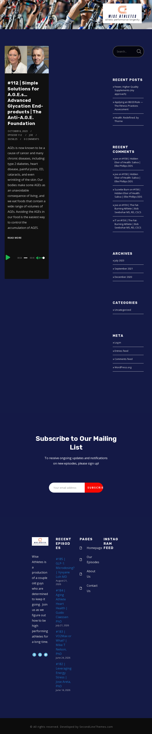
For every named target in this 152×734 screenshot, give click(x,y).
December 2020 (123, 277)
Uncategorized (123, 309)
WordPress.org (123, 367)
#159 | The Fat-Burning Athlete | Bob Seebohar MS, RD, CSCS (128, 208)
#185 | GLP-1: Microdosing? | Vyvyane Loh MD (65, 568)
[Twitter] (46, 655)
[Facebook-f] (34, 655)
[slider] (42, 260)
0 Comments (31, 139)
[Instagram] (40, 655)
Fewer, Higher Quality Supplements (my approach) (126, 90)
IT (115, 220)
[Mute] (38, 258)
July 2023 (119, 260)
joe (31, 135)
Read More (15, 237)
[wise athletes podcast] (122, 14)
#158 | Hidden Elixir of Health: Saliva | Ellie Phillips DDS (128, 162)
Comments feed (124, 359)
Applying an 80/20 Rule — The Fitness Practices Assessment (129, 105)
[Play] (8, 257)
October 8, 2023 (18, 131)
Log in (118, 342)
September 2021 (124, 268)
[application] (27, 257)
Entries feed (121, 350)
